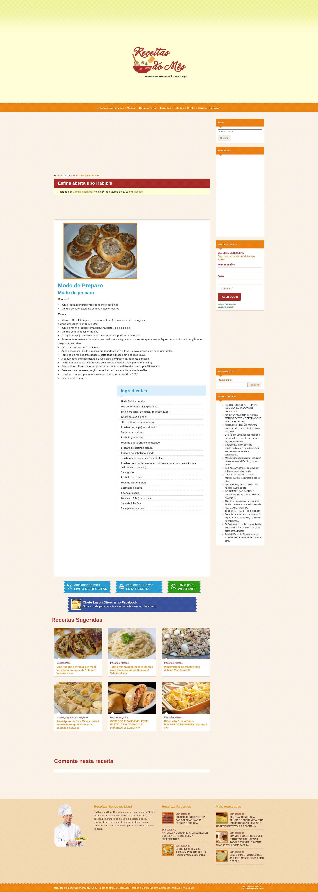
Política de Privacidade (182, 888)
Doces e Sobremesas (111, 107)
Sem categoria (183, 814)
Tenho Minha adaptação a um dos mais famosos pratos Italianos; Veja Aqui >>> (131, 669)
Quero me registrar (226, 307)
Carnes (202, 107)
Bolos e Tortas (148, 107)
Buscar (224, 137)
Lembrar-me (226, 288)
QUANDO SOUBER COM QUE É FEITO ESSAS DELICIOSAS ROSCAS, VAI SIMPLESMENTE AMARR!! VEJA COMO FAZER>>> (239, 841)
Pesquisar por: (225, 380)
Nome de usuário (226, 264)
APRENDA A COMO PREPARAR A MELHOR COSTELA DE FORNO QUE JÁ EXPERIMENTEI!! (243, 418)
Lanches (165, 107)
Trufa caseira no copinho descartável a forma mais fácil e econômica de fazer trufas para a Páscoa (243, 527)
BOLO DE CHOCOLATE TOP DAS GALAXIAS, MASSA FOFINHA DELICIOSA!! (241, 408)
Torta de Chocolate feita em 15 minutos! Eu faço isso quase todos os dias (242, 478)
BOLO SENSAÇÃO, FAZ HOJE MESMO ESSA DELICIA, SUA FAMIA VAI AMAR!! (242, 494)
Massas (131, 107)
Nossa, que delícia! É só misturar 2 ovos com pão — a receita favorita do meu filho (242, 428)
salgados (83, 717)
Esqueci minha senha (227, 304)
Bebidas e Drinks (184, 107)
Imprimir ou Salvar (139, 587)
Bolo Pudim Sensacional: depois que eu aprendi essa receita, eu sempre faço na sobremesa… (242, 438)
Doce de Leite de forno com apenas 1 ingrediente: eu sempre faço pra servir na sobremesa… (243, 517)
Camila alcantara (82, 191)
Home (57, 175)
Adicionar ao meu (90, 587)
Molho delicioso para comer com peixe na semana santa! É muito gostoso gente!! (243, 461)
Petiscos (214, 107)
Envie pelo (187, 587)
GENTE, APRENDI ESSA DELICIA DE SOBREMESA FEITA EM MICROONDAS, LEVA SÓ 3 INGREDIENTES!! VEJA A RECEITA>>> (240, 822)
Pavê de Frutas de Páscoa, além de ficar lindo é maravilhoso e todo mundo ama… (243, 537)
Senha (221, 276)
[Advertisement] (159, 23)
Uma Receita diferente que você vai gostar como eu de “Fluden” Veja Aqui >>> (76, 669)
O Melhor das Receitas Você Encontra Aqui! (166, 76)
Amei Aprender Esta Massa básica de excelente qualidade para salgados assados (77, 724)
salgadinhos (71, 717)
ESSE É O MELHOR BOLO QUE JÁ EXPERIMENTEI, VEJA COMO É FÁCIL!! (246, 858)
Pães (67, 663)
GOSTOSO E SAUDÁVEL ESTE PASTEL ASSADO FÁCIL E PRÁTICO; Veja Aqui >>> (129, 724)
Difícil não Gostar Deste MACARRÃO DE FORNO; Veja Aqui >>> (185, 724)
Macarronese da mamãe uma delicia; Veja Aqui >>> (182, 668)
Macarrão (115, 663)
